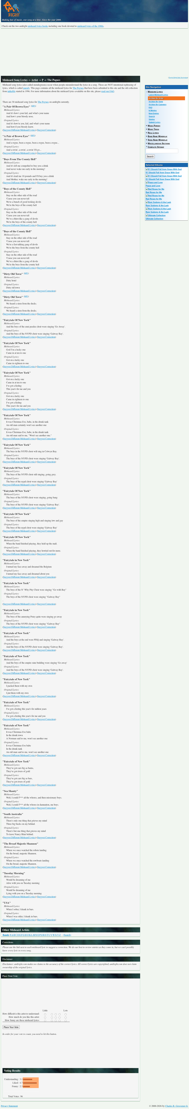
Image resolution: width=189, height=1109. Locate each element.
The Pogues (78, 87)
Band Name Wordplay (157, 136)
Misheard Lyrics (155, 91)
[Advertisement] (94, 52)
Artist (34, 80)
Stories (152, 119)
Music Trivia (153, 129)
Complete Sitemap (156, 147)
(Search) (67, 934)
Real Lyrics (153, 133)
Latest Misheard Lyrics (158, 95)
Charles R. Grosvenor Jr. (176, 1105)
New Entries (154, 113)
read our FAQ (107, 91)
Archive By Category (157, 105)
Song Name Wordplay (157, 140)
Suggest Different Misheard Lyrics (19, 129)
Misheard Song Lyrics (14, 80)
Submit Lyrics (154, 122)
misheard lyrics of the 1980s (90, 25)
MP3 (33, 106)
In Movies (153, 111)
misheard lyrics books (38, 25)
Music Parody (154, 125)
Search (152, 116)
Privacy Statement (9, 1105)
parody (26, 87)
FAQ (150, 108)
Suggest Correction (46, 129)
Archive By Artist (156, 98)
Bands (6, 934)
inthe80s (11, 91)
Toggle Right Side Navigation (178, 77)
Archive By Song (156, 102)
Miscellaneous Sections (159, 143)
